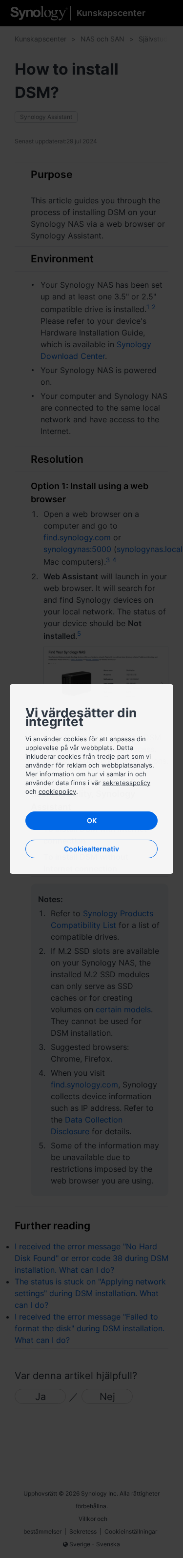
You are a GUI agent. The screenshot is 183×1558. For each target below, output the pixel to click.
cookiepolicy (57, 791)
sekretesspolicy (126, 783)
